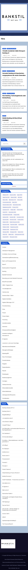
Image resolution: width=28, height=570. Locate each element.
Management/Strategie (7, 350)
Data (14, 202)
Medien (5, 222)
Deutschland (17, 204)
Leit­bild (11, 565)
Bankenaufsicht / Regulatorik (9, 267)
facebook (6, 209)
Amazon (13, 194)
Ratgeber (4, 363)
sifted (3, 517)
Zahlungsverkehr (19, 234)
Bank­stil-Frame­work (11, 559)
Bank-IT (4, 264)
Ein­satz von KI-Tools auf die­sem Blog (18, 562)
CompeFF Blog (6, 425)
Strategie (13, 232)
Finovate (4, 465)
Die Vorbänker (5, 433)
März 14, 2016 (6, 55)
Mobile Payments (14, 222)
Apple (19, 194)
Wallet (11, 234)
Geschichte (12, 212)
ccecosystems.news (7, 418)
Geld (5, 212)
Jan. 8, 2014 (6, 122)
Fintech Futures (6, 469)
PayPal (21, 224)
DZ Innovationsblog (7, 436)
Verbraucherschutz (6, 384)
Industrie (12, 217)
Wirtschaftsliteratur (6, 391)
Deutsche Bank (7, 204)
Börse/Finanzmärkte (7, 281)
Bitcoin (5, 199)
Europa (15, 207)
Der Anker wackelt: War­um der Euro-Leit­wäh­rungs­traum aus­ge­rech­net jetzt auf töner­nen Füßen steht (13, 175)
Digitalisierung (7, 207)
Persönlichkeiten (6, 360)
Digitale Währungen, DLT (8, 302)
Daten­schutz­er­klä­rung (6, 562)
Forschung (4, 319)
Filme (3, 309)
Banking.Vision (6, 411)
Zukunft (5, 236)
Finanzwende (5, 459)
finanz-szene (5, 455)
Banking (4, 48)
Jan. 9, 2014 (6, 100)
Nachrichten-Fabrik (6, 493)
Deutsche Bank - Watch (7, 295)
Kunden (20, 219)
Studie (20, 232)
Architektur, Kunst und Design (9, 254)
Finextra (4, 462)
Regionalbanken (6, 367)
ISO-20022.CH (5, 483)
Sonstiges (4, 381)
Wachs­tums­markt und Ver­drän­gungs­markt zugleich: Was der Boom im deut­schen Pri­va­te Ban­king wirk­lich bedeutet (13, 154)
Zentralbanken (5, 398)
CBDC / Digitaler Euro (7, 285)
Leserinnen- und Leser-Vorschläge (10, 343)
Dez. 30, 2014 (6, 77)
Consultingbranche (6, 288)
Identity (5, 217)
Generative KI (5, 335)
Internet (5, 219)
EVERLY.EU (5, 452)
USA (5, 234)
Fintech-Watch (5, 316)
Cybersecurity (5, 292)
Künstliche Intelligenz (11, 48)
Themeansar (23, 555)
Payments (13, 224)
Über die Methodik (12, 568)
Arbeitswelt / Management (8, 250)
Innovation (20, 217)
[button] (25, 34)
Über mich (18, 568)
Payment (6, 224)
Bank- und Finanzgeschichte (9, 261)
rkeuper (14, 55)
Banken (13, 197)
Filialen (13, 209)
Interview (13, 219)
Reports (4, 370)
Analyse (4, 247)
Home (6, 559)
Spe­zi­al (24, 565)
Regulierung (14, 227)
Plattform (6, 227)
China (19, 199)
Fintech (19, 209)
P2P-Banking (5, 501)
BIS (20, 197)
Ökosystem (13, 236)
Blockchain (12, 199)
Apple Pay (6, 197)
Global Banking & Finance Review (10, 472)
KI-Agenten (5, 339)
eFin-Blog (4, 445)
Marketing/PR (5, 353)
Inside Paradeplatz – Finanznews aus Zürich (12, 479)
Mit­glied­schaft (20, 565)
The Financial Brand (7, 524)
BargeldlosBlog (6, 414)
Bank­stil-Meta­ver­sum (19, 559)
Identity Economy (6, 476)
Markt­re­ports (15, 565)
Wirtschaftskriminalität (7, 388)
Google (16, 214)
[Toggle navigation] (12, 34)
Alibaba (5, 194)
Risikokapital (5, 374)
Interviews (4, 326)
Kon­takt (7, 565)
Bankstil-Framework (7, 274)
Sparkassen (14, 229)
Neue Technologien (10, 93)
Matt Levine (5, 490)
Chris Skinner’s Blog (7, 421)
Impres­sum (4, 565)
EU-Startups (5, 448)
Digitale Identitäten (6, 299)
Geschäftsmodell (7, 214)
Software (6, 229)
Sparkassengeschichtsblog (8, 520)
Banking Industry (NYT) (7, 407)
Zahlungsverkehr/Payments (8, 394)
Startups (6, 232)
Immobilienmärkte (6, 323)
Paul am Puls (5, 505)
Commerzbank (7, 202)
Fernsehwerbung (6, 305)
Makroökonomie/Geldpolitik (8, 346)
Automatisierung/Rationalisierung (10, 257)
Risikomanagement (7, 377)
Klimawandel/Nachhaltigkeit (9, 330)
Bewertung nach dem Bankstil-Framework (12, 278)
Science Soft (5, 513)
